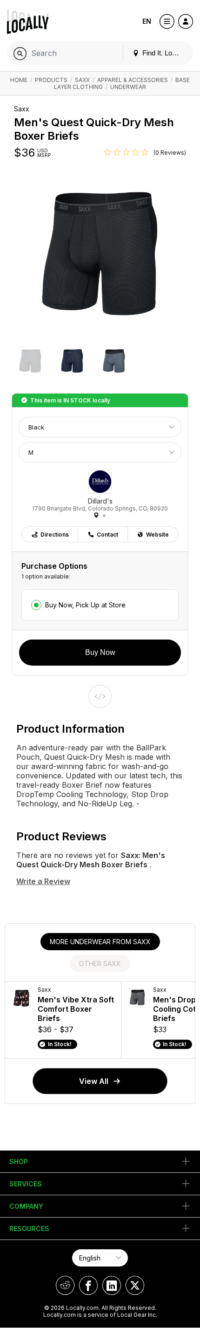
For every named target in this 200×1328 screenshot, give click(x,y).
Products (51, 79)
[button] (30, 362)
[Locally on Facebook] (88, 1285)
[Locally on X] (135, 1285)
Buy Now (100, 652)
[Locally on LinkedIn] (111, 1285)
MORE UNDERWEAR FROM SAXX (100, 942)
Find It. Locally (163, 53)
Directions (54, 534)
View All (93, 1081)
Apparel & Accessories (132, 79)
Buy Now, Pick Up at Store (85, 605)
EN (146, 21)
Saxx (82, 79)
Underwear (128, 86)
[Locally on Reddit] (65, 1285)
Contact (107, 534)
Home (18, 79)
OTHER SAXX (100, 963)
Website (157, 534)
